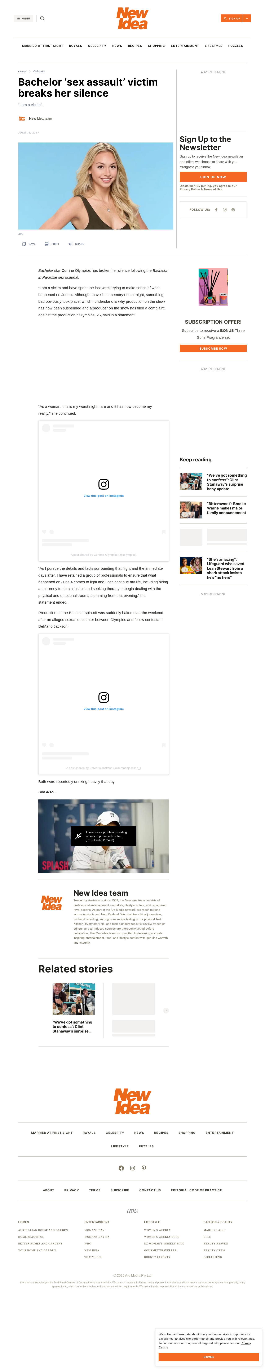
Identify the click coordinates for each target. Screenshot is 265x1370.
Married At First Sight (42, 45)
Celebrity (39, 71)
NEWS (117, 45)
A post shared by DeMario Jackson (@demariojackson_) (103, 768)
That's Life (93, 1257)
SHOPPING (156, 45)
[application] (103, 836)
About (48, 1190)
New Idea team (40, 118)
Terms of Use (213, 189)
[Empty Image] (191, 537)
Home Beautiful (31, 1236)
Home (22, 71)
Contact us (150, 1190)
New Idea (91, 1250)
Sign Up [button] (234, 18)
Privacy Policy (190, 189)
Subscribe (120, 1190)
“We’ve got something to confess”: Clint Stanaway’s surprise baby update (72, 1027)
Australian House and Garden (43, 1230)
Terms (95, 1190)
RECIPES (135, 45)
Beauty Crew (214, 1250)
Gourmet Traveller (160, 1250)
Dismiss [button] (209, 1356)
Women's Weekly (157, 1230)
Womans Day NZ (96, 1236)
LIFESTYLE (213, 45)
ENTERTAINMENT (185, 45)
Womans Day (94, 1230)
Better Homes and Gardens (40, 1243)
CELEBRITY (97, 45)
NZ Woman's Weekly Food (164, 1243)
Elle (207, 1236)
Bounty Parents (157, 1257)
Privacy (71, 1190)
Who (87, 1243)
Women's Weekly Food (162, 1236)
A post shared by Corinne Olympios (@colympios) (104, 554)
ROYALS (75, 45)
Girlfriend (213, 1257)
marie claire (215, 1230)
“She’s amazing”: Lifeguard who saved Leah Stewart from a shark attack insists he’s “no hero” (225, 568)
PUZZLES (235, 45)
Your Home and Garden (37, 1250)
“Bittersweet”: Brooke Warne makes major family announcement (226, 508)
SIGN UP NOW (213, 177)
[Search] (42, 18)
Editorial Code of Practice (196, 1190)
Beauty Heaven (216, 1243)
